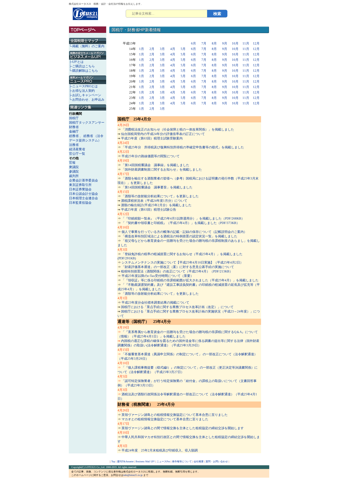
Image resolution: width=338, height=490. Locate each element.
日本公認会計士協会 (83, 194)
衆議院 (74, 167)
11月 (245, 43)
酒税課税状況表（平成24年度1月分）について (154, 200)
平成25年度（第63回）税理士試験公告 (148, 209)
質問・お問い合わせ (217, 461)
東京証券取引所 (80, 185)
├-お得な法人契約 (82, 90)
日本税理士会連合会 (83, 198)
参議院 (74, 171)
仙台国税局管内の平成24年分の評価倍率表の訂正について (163, 134)
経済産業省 (77, 149)
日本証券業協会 (80, 189)
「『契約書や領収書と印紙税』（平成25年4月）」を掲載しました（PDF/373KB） (180, 223)
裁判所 (74, 176)
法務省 (74, 145)
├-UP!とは (76, 62)
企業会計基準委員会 (83, 180)
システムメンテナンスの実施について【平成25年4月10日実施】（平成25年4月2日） (182, 262)
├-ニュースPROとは (83, 86)
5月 (183, 49)
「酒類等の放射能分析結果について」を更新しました (160, 196)
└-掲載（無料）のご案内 (86, 46)
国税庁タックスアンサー (86, 122)
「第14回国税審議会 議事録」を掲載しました (155, 165)
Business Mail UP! (145, 461)
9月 (224, 43)
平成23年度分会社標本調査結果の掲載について (155, 302)
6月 (193, 43)
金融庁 (74, 131)
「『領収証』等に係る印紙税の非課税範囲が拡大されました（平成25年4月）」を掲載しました (190, 280)
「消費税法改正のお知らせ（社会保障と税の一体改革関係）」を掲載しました (177, 129)
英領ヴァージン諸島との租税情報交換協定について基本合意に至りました (174, 415)
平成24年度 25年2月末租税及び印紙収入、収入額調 (159, 450)
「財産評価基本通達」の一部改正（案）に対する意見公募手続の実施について (177, 267)
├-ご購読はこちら (82, 66)
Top (113, 461)
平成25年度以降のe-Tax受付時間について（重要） (157, 276)
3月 (162, 49)
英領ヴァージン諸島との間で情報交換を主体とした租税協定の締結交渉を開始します (182, 428)
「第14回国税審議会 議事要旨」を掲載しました (157, 187)
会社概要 (199, 461)
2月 (151, 49)
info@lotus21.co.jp (133, 475)
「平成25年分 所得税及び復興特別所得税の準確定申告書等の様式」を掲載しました (182, 147)
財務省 (74, 127)
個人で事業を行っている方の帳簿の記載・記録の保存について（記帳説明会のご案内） (184, 232)
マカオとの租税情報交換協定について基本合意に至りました (164, 419)
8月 (214, 43)
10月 (235, 43)
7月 (203, 43)
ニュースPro (163, 461)
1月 (141, 49)
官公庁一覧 (77, 154)
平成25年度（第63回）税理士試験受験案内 (152, 138)
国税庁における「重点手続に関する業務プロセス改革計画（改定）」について (177, 307)
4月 (172, 49)
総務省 (74, 136)
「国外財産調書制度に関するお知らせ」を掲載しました (161, 169)
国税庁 (74, 118)
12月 (256, 43)
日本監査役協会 (80, 202)
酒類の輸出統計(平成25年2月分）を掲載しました (156, 205)
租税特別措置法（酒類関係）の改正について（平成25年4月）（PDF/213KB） (177, 271)
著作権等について (182, 461)
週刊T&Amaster (125, 461)
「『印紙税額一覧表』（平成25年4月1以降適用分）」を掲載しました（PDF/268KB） (182, 218)
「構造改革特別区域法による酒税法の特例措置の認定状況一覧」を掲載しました (179, 236)
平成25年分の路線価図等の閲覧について (150, 156)
